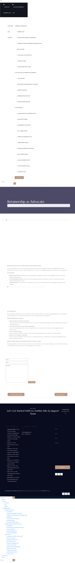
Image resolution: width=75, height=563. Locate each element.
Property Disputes (22, 90)
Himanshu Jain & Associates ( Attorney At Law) (31, 490)
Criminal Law (21, 31)
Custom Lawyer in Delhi (24, 165)
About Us (8, 20)
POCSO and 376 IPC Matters (25, 55)
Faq (9, 31)
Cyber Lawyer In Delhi (23, 142)
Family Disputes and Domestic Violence (28, 84)
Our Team (10, 25)
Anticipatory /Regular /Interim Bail (27, 37)
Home (4, 20)
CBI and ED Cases (22, 60)
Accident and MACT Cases (24, 66)
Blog (49, 20)
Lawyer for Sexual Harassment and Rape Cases (30, 43)
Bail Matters (21, 49)
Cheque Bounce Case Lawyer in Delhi (27, 113)
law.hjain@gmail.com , (27, 432)
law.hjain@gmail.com (69, 3)
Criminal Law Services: (21, 25)
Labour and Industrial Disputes (26, 148)
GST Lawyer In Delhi (22, 130)
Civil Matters (21, 78)
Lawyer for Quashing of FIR (25, 136)
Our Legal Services (18, 20)
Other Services (19, 107)
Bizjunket (48, 490)
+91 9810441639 (6, 177)
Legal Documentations (24, 160)
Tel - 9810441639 (26, 434)
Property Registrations (24, 101)
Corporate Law (22, 171)
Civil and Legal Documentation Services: (26, 72)
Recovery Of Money (22, 119)
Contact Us (45, 20)
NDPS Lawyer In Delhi (23, 154)
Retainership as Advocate (24, 125)
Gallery (10, 37)
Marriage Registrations (24, 95)
